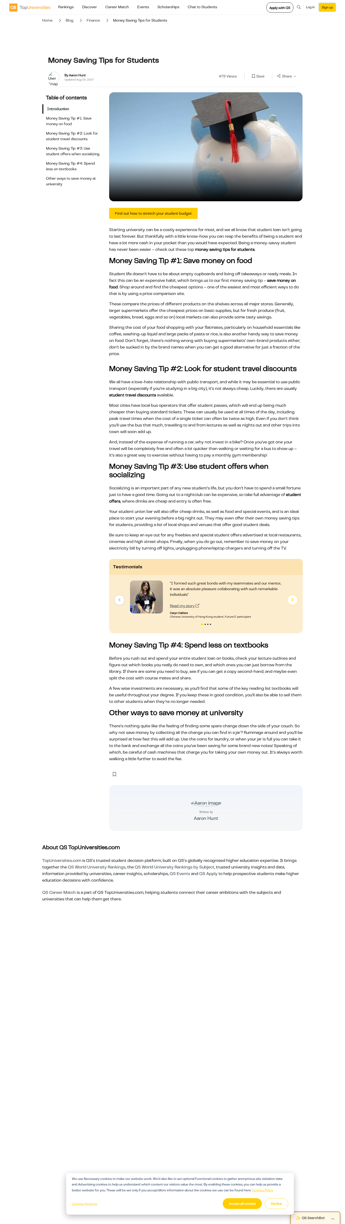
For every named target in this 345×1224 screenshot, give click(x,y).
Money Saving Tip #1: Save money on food (69, 121)
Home (47, 20)
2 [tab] (206, 625)
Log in (310, 7)
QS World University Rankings (97, 867)
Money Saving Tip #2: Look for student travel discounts (72, 136)
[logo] (29, 7)
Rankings (66, 7)
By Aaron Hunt (75, 75)
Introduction (58, 109)
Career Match (117, 7)
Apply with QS (279, 8)
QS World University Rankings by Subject (174, 867)
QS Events (180, 873)
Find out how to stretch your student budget (153, 213)
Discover (89, 7)
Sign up (327, 7)
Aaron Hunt (206, 818)
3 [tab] (208, 625)
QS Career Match (59, 892)
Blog (69, 20)
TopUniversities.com (61, 860)
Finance (93, 20)
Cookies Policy (262, 1190)
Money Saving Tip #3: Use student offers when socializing (73, 151)
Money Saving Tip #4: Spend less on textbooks (70, 166)
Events (143, 7)
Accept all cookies (242, 1203)
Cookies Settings (84, 1204)
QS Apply (208, 873)
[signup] (253, 76)
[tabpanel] (205, 600)
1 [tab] (202, 625)
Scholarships (168, 7)
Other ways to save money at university (71, 181)
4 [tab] (211, 625)
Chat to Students (202, 7)
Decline (276, 1203)
